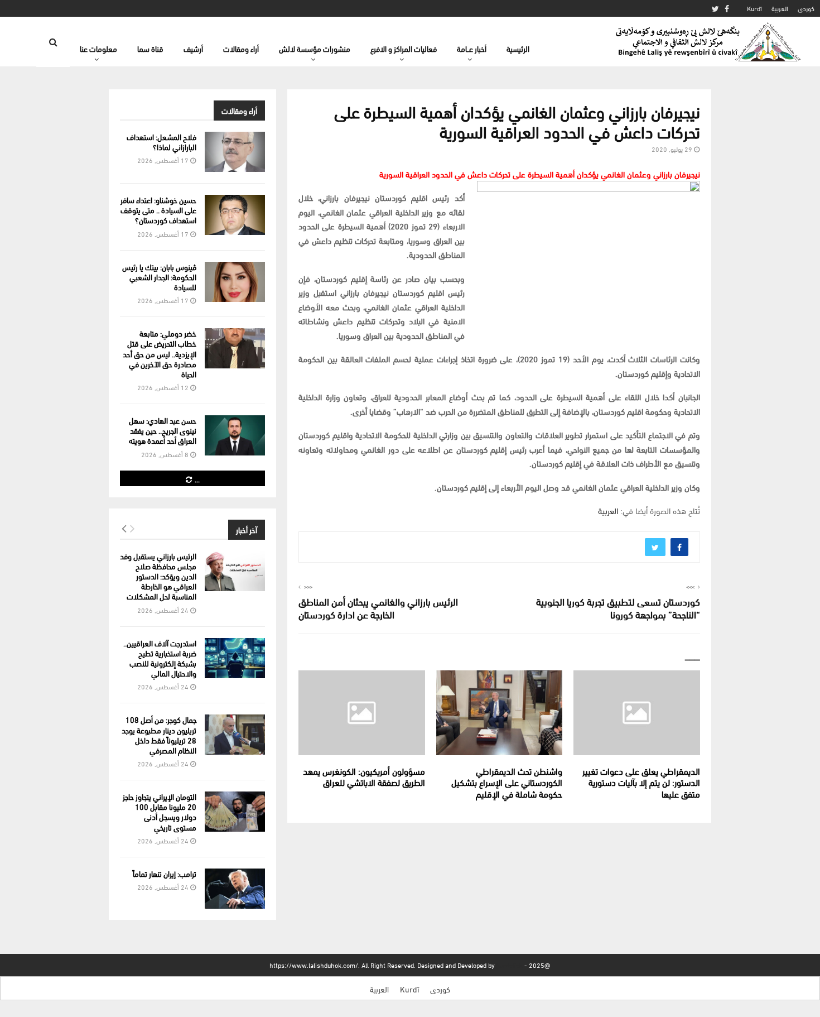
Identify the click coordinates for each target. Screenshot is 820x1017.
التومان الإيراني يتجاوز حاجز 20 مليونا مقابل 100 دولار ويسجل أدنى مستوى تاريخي (159, 811)
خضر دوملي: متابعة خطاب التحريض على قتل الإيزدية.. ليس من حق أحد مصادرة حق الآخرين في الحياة (159, 353)
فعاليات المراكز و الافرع (403, 48)
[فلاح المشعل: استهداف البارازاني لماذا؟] (235, 152)
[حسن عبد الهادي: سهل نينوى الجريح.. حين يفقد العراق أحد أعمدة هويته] (235, 435)
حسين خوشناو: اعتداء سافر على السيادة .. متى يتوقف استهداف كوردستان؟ (158, 210)
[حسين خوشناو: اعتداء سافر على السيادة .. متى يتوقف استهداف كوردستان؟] (235, 215)
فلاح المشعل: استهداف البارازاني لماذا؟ (161, 141)
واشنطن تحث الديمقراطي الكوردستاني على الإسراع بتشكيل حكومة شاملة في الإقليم (506, 782)
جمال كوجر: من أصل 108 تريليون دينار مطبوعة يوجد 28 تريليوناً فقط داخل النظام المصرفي (159, 734)
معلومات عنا (98, 48)
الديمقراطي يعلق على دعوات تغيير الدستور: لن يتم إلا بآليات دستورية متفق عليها (641, 782)
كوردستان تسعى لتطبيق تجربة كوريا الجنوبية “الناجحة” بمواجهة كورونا (618, 607)
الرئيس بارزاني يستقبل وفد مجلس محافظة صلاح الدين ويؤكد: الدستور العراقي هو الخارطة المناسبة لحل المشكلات (158, 576)
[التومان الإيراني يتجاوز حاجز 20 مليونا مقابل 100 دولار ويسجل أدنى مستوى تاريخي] (235, 811)
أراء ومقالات (241, 48)
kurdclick (509, 965)
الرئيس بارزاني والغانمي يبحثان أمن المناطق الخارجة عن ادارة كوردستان (378, 607)
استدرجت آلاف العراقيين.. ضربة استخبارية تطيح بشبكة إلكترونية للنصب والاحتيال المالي (159, 658)
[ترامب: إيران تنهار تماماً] (235, 889)
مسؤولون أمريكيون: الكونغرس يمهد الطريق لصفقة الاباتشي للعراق (364, 776)
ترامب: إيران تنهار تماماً (164, 873)
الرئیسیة (518, 48)
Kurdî (754, 8)
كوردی (806, 8)
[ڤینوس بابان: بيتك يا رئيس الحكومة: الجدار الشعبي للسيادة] (235, 282)
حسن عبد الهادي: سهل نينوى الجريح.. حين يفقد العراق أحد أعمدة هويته (162, 430)
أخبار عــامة (471, 48)
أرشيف (193, 48)
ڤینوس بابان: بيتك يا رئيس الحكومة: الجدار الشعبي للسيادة (159, 276)
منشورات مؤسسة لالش (314, 48)
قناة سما (150, 48)
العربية (779, 8)
